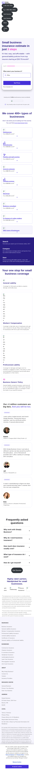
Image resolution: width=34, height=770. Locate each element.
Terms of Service (10, 754)
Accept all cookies (17, 766)
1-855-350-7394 (7, 5)
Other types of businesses (11, 230)
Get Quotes (7, 14)
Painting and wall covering (11, 157)
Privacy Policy (20, 754)
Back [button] (5, 22)
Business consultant (9, 206)
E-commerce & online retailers (12, 218)
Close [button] (5, 28)
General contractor (9, 169)
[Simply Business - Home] (6, 3)
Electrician (6, 193)
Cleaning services (8, 181)
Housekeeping (7, 145)
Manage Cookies (17, 762)
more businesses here (20, 123)
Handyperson (7, 132)
